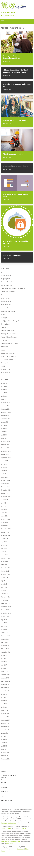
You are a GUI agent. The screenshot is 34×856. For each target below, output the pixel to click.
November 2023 (5, 490)
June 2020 (4, 623)
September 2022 (6, 535)
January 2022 (5, 561)
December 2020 (5, 603)
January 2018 (5, 717)
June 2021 (4, 584)
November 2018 (5, 684)
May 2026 (4, 393)
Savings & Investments (8, 353)
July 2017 (3, 736)
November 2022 (6, 529)
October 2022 (5, 532)
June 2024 (4, 467)
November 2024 (6, 451)
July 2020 (4, 620)
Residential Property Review (9, 343)
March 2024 (4, 477)
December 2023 (5, 487)
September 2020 (6, 613)
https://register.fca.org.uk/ (9, 823)
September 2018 (5, 691)
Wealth (3, 366)
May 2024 (4, 471)
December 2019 (5, 642)
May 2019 (4, 665)
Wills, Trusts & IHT (6, 373)
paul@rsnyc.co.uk (8, 15)
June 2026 (4, 390)
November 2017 (5, 723)
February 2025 (5, 441)
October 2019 (5, 649)
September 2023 (5, 496)
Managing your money (8, 311)
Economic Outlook (6, 282)
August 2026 (4, 383)
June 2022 (4, 545)
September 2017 (5, 730)
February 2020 (5, 636)
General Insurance (6, 295)
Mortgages (4, 317)
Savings (3, 350)
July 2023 (4, 503)
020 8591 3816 (9, 12)
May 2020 (4, 626)
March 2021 (4, 594)
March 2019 (4, 671)
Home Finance (5, 298)
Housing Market (6, 301)
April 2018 (4, 707)
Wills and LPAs (5, 369)
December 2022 (5, 526)
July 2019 (3, 658)
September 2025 (6, 419)
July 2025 (4, 425)
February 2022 (5, 558)
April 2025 (4, 435)
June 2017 (4, 739)
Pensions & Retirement (8, 330)
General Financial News (8, 292)
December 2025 (5, 409)
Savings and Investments (8, 356)
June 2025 (4, 428)
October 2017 (5, 726)
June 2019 (4, 662)
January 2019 (5, 678)
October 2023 (5, 493)
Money (3, 314)
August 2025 (4, 422)
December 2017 (5, 720)
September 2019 (5, 652)
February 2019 (5, 675)
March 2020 (4, 632)
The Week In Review (7, 360)
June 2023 (4, 506)
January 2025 (5, 445)
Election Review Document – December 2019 (14, 288)
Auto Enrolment (6, 275)
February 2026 (5, 402)
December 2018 (5, 681)
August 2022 (4, 539)
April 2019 (4, 668)
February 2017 (5, 752)
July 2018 (3, 697)
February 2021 (5, 597)
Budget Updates (5, 279)
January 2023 (5, 522)
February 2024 (5, 480)
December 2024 (5, 448)
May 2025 (4, 432)
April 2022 (4, 551)
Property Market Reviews (9, 337)
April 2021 (4, 590)
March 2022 (4, 555)
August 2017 (4, 733)
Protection (4, 340)
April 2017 (4, 746)
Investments (4, 308)
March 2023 (4, 516)
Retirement (4, 347)
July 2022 (4, 542)
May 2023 (4, 509)
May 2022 (4, 548)
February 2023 (5, 519)
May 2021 (4, 587)
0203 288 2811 (22, 828)
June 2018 (4, 701)
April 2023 (4, 513)
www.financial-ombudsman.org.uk (11, 841)
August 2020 (4, 616)
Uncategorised (5, 363)
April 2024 (4, 474)
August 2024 (4, 461)
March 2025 (4, 438)
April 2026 (4, 396)
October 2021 (5, 571)
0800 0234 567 (10, 843)
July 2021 (3, 581)
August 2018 (4, 694)
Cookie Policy (20, 849)
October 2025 (5, 415)
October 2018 (5, 688)
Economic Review (6, 285)
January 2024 (5, 483)
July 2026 (4, 386)
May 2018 (4, 704)
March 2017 (4, 749)
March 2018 (4, 710)
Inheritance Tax (6, 305)
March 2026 (4, 399)
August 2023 (4, 500)
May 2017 (4, 743)
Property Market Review (8, 334)
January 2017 (5, 756)
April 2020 (4, 629)
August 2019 (4, 655)
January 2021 (5, 600)
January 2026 (5, 406)
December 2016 (5, 759)
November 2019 (5, 645)
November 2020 (6, 607)
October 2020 (5, 610)
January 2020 (5, 639)
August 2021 (4, 577)
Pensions (3, 327)
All (1, 272)
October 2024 (5, 454)
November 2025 (6, 412)
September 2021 (5, 574)
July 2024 (4, 464)
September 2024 (6, 458)
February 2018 (5, 713)
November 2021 (5, 568)
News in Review (6, 324)
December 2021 (5, 564)
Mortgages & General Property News (12, 321)
